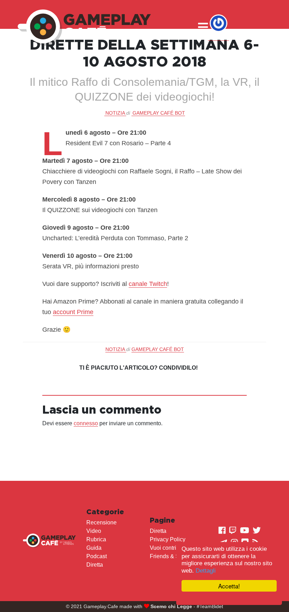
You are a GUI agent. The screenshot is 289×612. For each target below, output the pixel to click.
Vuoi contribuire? (171, 548)
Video (93, 531)
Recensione (101, 522)
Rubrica (96, 539)
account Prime (73, 311)
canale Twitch (148, 283)
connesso (86, 423)
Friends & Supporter (175, 556)
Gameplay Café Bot (159, 113)
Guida (94, 548)
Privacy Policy (167, 539)
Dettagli (206, 570)
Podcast (96, 556)
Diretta (94, 565)
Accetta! (229, 585)
